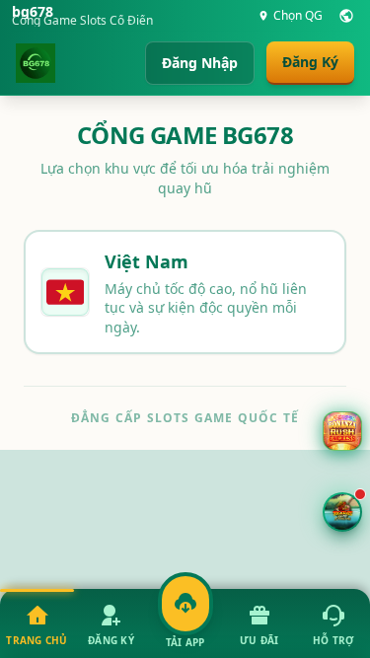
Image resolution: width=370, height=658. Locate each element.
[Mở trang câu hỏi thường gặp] (342, 431)
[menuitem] (37, 623)
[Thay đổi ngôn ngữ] (346, 16)
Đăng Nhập (200, 62)
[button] (342, 512)
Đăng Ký (310, 61)
